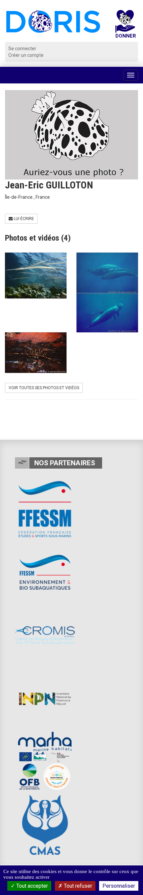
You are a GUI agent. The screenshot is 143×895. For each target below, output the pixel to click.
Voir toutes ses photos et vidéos (44, 388)
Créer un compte (26, 55)
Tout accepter (31, 886)
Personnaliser (118, 886)
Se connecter (22, 48)
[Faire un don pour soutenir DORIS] (125, 26)
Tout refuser (77, 886)
